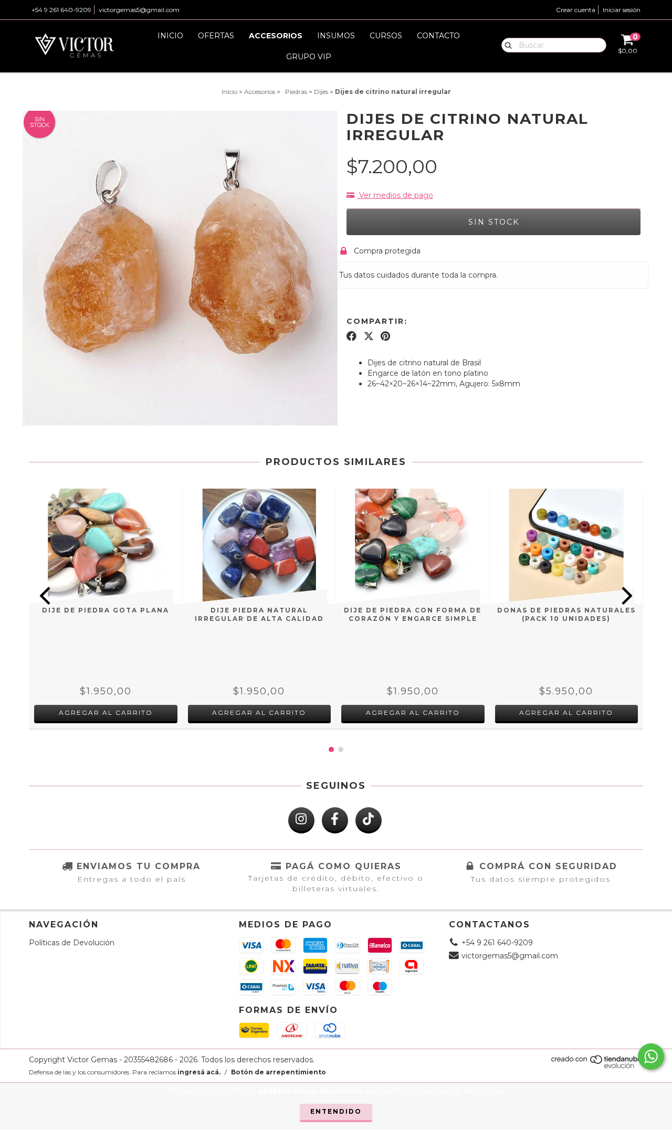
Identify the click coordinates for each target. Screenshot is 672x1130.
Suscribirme (336, 201)
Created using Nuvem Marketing (336, 226)
